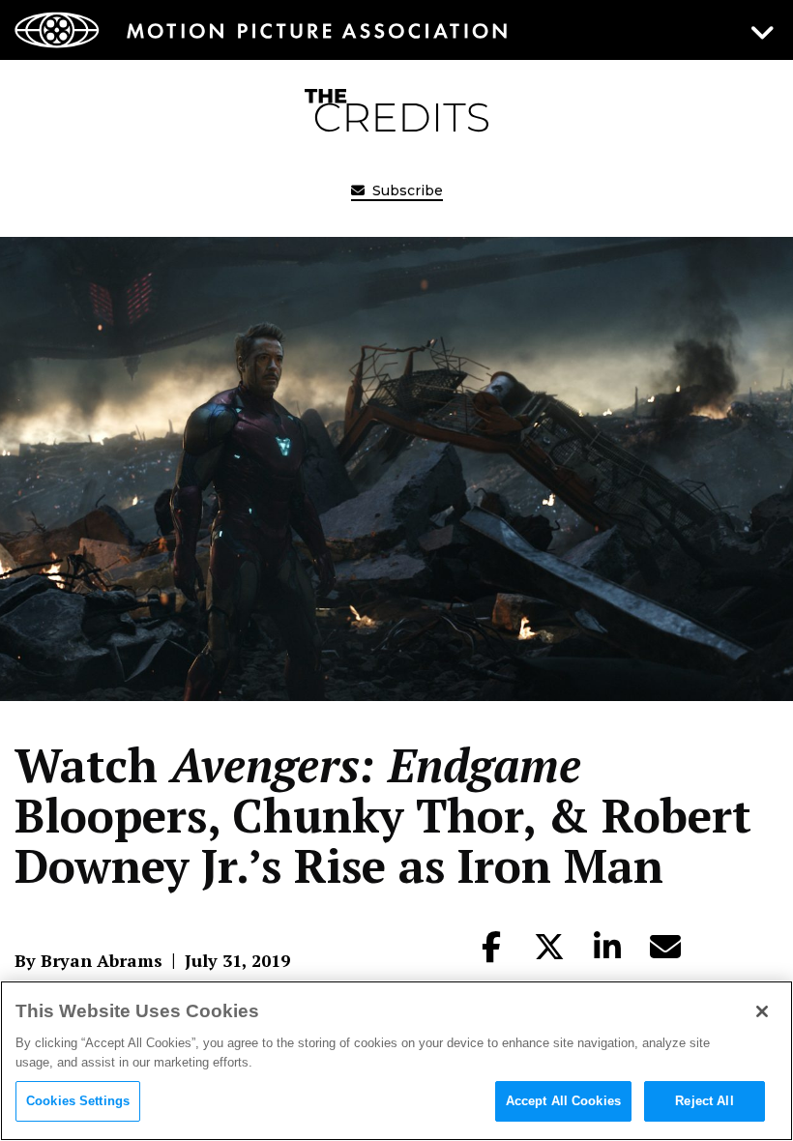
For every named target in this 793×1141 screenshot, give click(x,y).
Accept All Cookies (563, 1101)
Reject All (704, 1101)
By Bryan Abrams (88, 960)
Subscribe (405, 190)
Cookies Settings (78, 1101)
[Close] (762, 1011)
